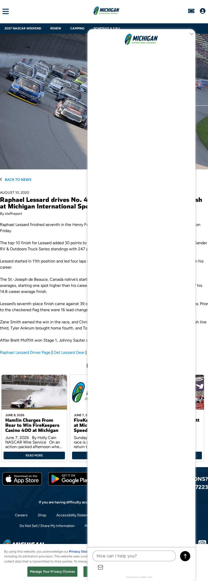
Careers (21, 515)
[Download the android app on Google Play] (70, 484)
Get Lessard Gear (69, 352)
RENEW (55, 28)
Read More (34, 455)
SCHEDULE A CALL (107, 28)
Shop (42, 515)
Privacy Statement (83, 551)
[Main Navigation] (4, 11)
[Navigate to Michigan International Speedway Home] (106, 11)
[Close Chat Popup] (191, 34)
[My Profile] (202, 11)
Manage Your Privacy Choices (52, 571)
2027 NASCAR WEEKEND (23, 28)
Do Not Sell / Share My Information (47, 526)
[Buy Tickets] (191, 11)
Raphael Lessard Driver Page (25, 352)
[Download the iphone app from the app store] (22, 484)
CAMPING (77, 28)
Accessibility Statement (75, 515)
